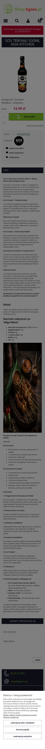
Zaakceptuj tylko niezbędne (22, 723)
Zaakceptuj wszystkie (22, 736)
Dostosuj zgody (22, 729)
